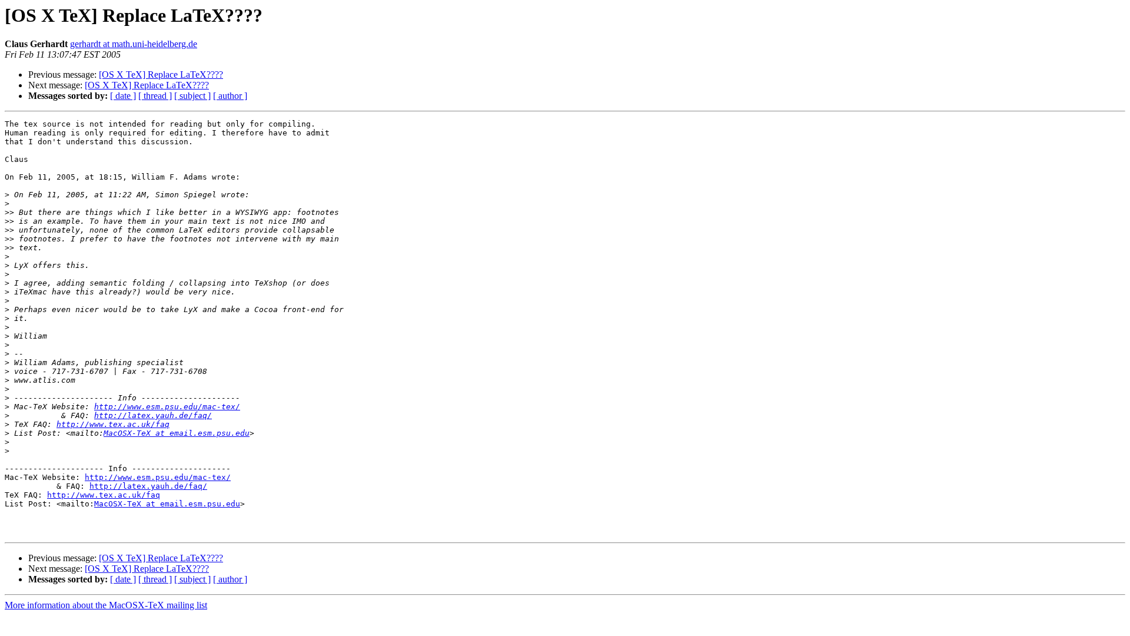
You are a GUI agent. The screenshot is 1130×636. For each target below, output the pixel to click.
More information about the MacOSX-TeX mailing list (106, 605)
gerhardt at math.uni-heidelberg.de (133, 44)
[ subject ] (192, 96)
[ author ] (230, 96)
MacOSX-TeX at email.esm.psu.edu (177, 433)
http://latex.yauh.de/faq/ (153, 415)
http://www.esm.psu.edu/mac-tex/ (167, 406)
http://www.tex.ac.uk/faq (113, 424)
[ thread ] (155, 96)
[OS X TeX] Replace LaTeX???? (161, 74)
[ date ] (123, 96)
